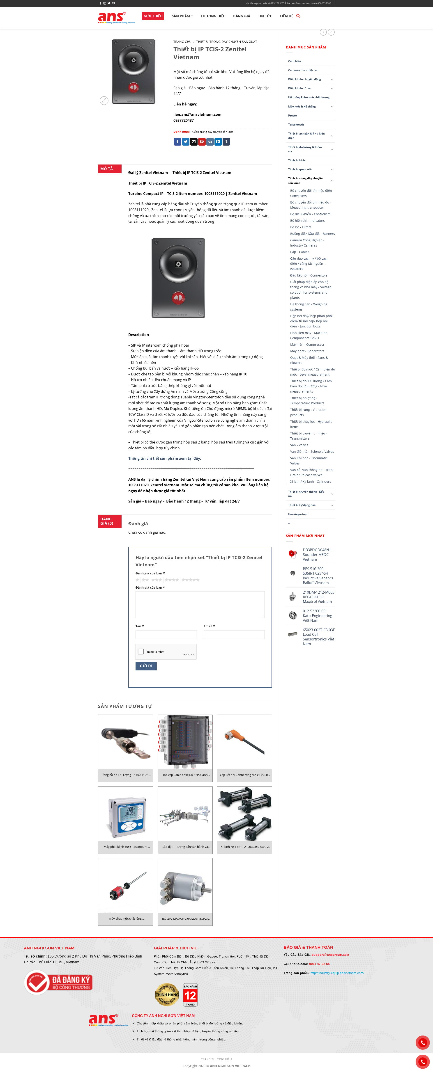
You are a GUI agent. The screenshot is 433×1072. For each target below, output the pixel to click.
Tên (140, 626)
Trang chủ (182, 41)
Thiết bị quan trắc (300, 169)
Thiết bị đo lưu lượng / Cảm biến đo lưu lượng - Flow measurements (311, 386)
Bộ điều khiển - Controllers (310, 214)
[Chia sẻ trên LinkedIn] (218, 142)
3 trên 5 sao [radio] (156, 580)
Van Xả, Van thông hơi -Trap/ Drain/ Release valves (312, 472)
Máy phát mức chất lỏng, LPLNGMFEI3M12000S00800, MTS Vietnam (125, 919)
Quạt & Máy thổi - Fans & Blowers (309, 360)
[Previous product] (331, 32)
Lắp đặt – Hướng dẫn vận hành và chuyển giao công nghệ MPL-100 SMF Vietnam (185, 847)
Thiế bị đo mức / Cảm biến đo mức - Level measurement (312, 372)
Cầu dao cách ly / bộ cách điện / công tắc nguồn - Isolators (309, 263)
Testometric (296, 124)
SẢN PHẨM (181, 16)
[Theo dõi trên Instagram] (104, 3)
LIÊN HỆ (286, 16)
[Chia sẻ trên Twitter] (185, 142)
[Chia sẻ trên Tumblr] (226, 142)
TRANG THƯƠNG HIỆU (216, 1059)
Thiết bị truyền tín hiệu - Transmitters (308, 436)
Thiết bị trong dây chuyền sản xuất (305, 180)
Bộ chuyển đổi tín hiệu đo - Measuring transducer (310, 205)
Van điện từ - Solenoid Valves (312, 451)
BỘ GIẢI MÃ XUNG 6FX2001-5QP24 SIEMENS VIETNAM (185, 919)
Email (209, 626)
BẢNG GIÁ (241, 16)
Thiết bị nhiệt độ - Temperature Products (307, 400)
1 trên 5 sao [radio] (136, 580)
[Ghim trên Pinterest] (202, 142)
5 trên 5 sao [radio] (190, 580)
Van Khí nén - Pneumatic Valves (308, 460)
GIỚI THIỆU (153, 16)
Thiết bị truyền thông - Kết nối (306, 494)
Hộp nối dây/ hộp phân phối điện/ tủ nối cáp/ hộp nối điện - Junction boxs (311, 321)
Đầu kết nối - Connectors (308, 275)
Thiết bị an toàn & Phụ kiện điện (306, 136)
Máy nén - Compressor (307, 344)
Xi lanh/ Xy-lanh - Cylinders (310, 481)
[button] (298, 15)
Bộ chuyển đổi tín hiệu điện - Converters (312, 193)
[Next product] (323, 32)
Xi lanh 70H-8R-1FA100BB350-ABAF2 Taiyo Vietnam (245, 847)
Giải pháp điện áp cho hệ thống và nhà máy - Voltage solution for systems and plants (310, 289)
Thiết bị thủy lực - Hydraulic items (311, 424)
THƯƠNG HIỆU (213, 16)
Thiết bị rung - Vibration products (308, 412)
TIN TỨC (265, 16)
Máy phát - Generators (307, 351)
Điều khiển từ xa (299, 88)
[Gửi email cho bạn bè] (194, 142)
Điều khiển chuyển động (304, 79)
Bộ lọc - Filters (300, 227)
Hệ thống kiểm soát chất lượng (308, 97)
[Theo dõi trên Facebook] (100, 3)
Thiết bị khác (297, 160)
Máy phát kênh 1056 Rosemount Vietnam (125, 847)
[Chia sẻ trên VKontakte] (210, 142)
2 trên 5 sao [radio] (144, 580)
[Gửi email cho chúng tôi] (113, 3)
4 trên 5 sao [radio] (171, 580)
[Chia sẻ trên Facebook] (177, 142)
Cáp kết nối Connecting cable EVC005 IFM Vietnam (244, 775)
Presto (292, 115)
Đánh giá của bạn (150, 573)
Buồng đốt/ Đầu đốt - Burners (312, 233)
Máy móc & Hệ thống (302, 106)
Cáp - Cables (299, 252)
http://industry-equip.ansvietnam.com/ (337, 973)
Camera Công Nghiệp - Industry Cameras (307, 242)
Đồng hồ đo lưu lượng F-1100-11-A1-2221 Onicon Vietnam (125, 775)
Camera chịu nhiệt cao (303, 70)
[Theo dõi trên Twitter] (109, 3)
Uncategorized (298, 514)
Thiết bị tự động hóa (302, 505)
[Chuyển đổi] (332, 79)
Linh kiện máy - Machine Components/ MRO (308, 335)
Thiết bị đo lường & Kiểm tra (305, 149)
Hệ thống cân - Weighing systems (308, 306)
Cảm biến (294, 61)
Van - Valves (299, 445)
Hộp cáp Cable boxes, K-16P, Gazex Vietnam (185, 775)
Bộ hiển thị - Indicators (307, 220)
